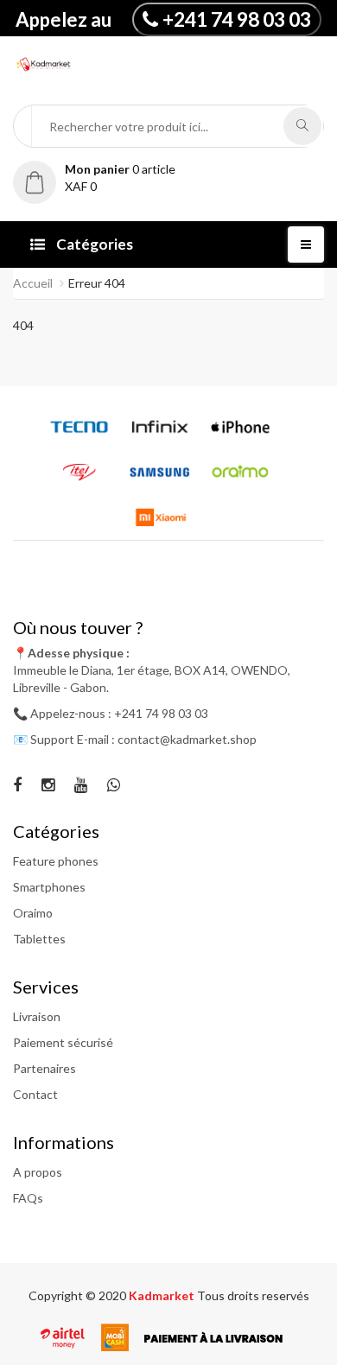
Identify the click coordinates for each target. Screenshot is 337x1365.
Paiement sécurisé (63, 1042)
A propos (37, 1172)
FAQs (28, 1197)
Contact (35, 1094)
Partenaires (44, 1068)
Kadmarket (163, 1295)
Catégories (93, 244)
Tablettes (39, 938)
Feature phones (56, 861)
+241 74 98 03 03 (236, 19)
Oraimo (33, 912)
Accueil (33, 283)
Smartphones (49, 886)
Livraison (36, 1016)
